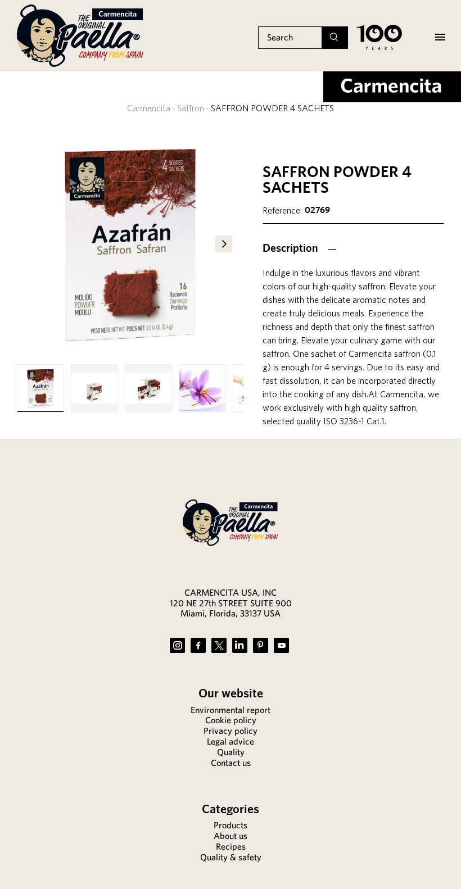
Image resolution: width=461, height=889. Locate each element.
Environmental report (230, 710)
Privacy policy (230, 730)
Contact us (231, 763)
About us (230, 836)
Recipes (231, 846)
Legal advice (230, 741)
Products (230, 825)
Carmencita (148, 107)
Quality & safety (230, 857)
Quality (231, 752)
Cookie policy (230, 720)
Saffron (190, 107)
